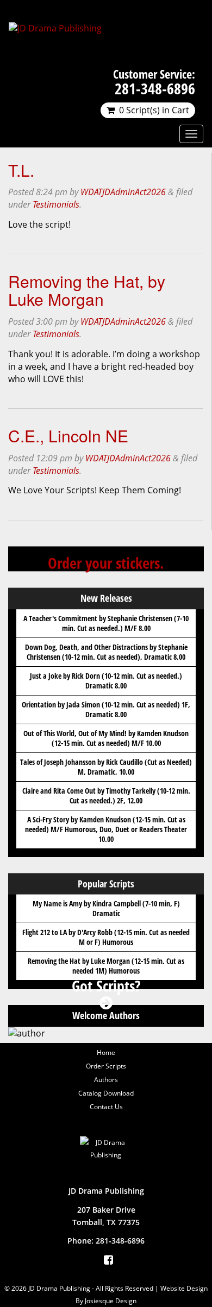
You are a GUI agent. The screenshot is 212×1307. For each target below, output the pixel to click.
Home (106, 1052)
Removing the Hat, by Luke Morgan (86, 290)
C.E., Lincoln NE (68, 435)
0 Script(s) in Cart (154, 110)
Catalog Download (106, 1093)
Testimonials (56, 204)
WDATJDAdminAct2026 (123, 192)
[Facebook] (109, 1259)
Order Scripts (106, 1066)
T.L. (21, 170)
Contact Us (106, 1106)
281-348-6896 (155, 88)
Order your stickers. (106, 562)
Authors (106, 1079)
